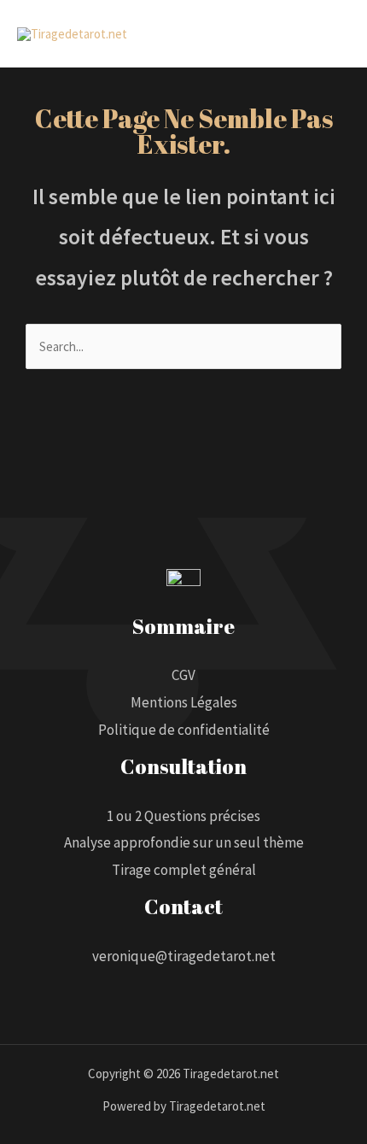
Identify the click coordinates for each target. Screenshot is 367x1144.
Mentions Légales (184, 702)
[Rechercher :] (183, 346)
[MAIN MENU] (332, 33)
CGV (183, 675)
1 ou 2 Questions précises (183, 816)
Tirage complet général (184, 869)
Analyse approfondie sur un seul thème (184, 842)
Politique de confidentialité (184, 729)
